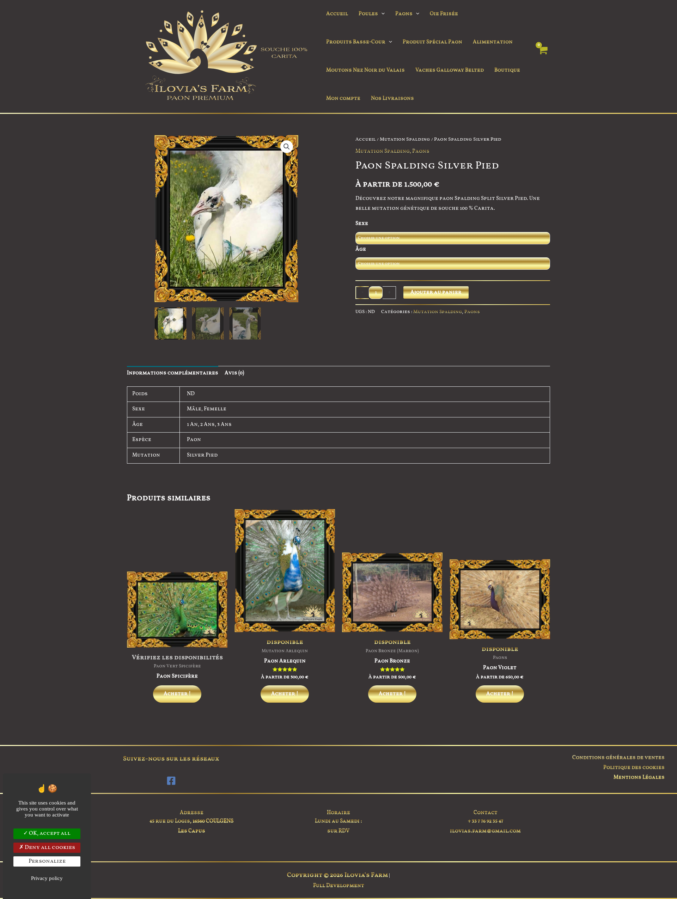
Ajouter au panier (436, 292)
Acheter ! (177, 694)
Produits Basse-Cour (355, 42)
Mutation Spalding (405, 139)
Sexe (361, 223)
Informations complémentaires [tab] (172, 373)
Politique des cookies (634, 767)
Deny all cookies (49, 847)
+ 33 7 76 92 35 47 (485, 821)
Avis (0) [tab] (234, 373)
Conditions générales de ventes (618, 758)
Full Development (338, 885)
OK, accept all (49, 833)
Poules (368, 14)
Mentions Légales (639, 777)
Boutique (507, 70)
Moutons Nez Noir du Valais (365, 70)
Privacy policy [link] (47, 878)
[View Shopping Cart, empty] (542, 56)
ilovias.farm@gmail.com (485, 831)
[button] (381, 14)
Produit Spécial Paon (432, 42)
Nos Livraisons (392, 98)
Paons (404, 14)
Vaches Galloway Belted (449, 70)
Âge (360, 249)
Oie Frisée (444, 14)
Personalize (47, 861)
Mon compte (343, 98)
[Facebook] (171, 780)
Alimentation (493, 42)
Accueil (337, 14)
